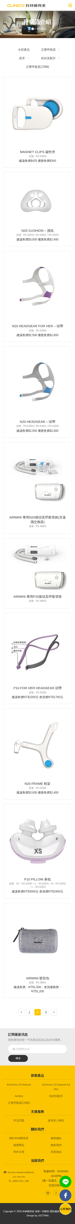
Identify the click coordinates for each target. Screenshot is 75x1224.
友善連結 (56, 1151)
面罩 (22, 58)
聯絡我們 (56, 1145)
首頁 (30, 28)
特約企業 (18, 1151)
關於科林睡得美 (18, 1138)
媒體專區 (18, 1145)
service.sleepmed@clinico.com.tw (20, 1174)
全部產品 (41, 28)
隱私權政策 (56, 1211)
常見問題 (18, 1120)
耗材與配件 (56, 1096)
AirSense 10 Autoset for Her (56, 1087)
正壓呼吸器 (48, 49)
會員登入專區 (56, 1120)
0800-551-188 (21, 1181)
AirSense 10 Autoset (19, 1084)
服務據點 (56, 1138)
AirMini (19, 1096)
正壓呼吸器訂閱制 (37, 66)
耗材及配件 (48, 58)
